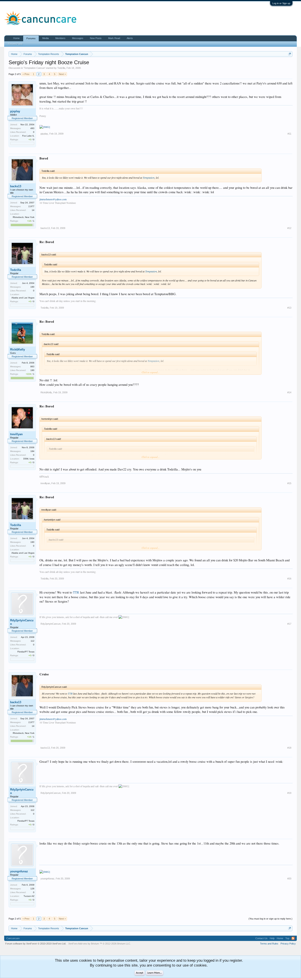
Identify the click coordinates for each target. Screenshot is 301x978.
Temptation (148, 177)
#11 (289, 133)
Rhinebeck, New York (23, 217)
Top (287, 938)
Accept (139, 973)
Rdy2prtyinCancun (21, 622)
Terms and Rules (269, 943)
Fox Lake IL (28, 136)
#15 (289, 483)
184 (32, 451)
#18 (289, 747)
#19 (289, 793)
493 (32, 128)
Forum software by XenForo (35, 943)
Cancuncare (13, 938)
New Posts (96, 38)
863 (32, 366)
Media (45, 38)
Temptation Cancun (34, 68)
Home (16, 38)
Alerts (130, 38)
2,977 (31, 206)
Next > (62, 74)
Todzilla (61, 68)
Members (60, 38)
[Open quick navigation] (289, 53)
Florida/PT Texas (25, 651)
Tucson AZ (29, 896)
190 (32, 287)
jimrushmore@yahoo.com (53, 199)
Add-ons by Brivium (99, 943)
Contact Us (261, 938)
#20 (289, 878)
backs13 (15, 186)
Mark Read (114, 38)
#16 (289, 578)
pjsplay (15, 111)
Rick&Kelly (17, 349)
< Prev (26, 74)
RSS (293, 938)
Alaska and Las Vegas (22, 297)
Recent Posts (15, 44)
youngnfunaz (19, 871)
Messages (77, 38)
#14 (289, 392)
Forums (30, 38)
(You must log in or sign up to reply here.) (270, 918)
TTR (76, 592)
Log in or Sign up (281, 3)
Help (272, 938)
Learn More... (154, 973)
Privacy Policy (288, 943)
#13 (289, 307)
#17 (289, 623)
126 (32, 888)
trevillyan (16, 434)
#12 (289, 228)
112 (32, 641)
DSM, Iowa (28, 458)
